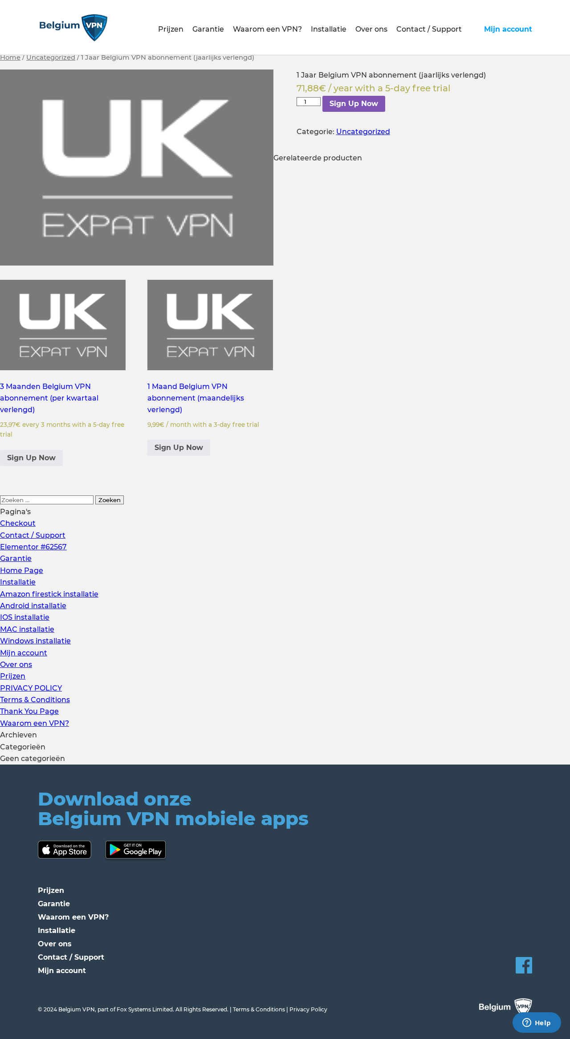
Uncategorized (50, 57)
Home (10, 57)
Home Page (21, 570)
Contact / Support (429, 29)
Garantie (208, 29)
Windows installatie (35, 641)
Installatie (328, 29)
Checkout (18, 523)
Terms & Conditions (35, 699)
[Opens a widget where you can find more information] (536, 1023)
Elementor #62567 (33, 547)
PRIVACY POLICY (31, 688)
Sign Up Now (354, 103)
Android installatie (33, 605)
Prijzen (170, 29)
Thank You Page (29, 711)
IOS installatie (24, 617)
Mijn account (508, 29)
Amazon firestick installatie (49, 594)
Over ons (371, 29)
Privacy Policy (308, 1009)
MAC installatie (27, 629)
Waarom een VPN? (267, 29)
